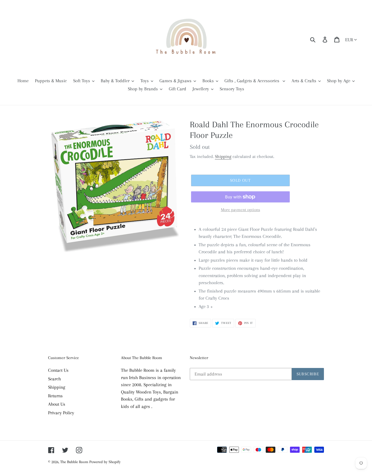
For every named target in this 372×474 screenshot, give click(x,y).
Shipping (223, 156)
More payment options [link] (240, 209)
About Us (56, 404)
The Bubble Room (74, 462)
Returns (55, 395)
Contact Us (58, 370)
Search (54, 378)
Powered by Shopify (105, 462)
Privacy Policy (61, 412)
